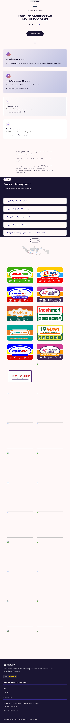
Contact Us (35, 1)
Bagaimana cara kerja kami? (16, 112)
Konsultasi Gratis (35, 33)
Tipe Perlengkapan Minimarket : (18, 89)
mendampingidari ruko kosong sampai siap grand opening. (34, 63)
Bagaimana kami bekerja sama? (18, 135)
